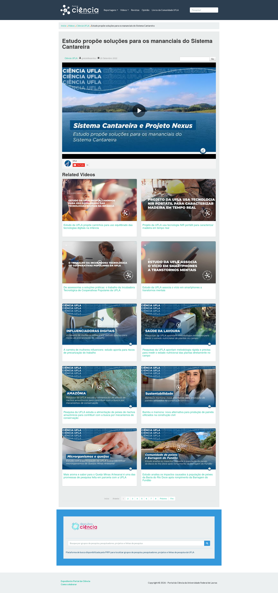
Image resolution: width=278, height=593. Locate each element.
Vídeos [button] (123, 10)
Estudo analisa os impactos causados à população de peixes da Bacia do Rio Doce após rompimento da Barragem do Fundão (177, 477)
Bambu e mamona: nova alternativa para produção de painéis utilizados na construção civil (178, 413)
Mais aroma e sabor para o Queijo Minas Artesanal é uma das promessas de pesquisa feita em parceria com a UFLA (99, 475)
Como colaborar (69, 584)
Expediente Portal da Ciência (75, 581)
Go (212, 58)
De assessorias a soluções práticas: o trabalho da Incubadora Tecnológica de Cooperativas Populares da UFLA (99, 288)
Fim (172, 498)
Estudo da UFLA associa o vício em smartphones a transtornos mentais (172, 288)
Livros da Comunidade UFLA (165, 10)
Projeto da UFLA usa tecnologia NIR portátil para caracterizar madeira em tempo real (177, 226)
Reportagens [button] (110, 10)
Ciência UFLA (71, 58)
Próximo (163, 498)
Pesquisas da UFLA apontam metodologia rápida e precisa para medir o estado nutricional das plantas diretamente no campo (176, 352)
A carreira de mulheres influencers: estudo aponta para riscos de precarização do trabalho (99, 351)
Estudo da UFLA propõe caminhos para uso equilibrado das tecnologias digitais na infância (98, 226)
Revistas (135, 10)
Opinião (145, 10)
